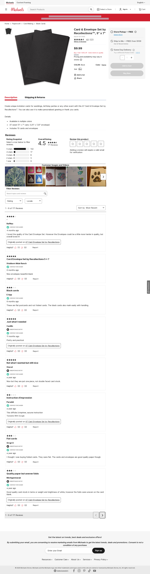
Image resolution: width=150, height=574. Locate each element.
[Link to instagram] (79, 571)
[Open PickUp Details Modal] (135, 31)
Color (98, 65)
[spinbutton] (127, 57)
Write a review (80, 41)
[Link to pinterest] (84, 571)
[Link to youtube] (94, 571)
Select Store (118, 35)
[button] (90, 58)
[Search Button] (91, 9)
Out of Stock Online (121, 44)
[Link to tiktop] (89, 571)
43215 (138, 53)
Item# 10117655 (79, 36)
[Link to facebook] (74, 571)
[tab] (11, 97)
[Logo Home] (17, 9)
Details (76, 54)
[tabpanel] (55, 115)
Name (104, 65)
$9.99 (78, 48)
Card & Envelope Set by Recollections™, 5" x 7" (90, 31)
